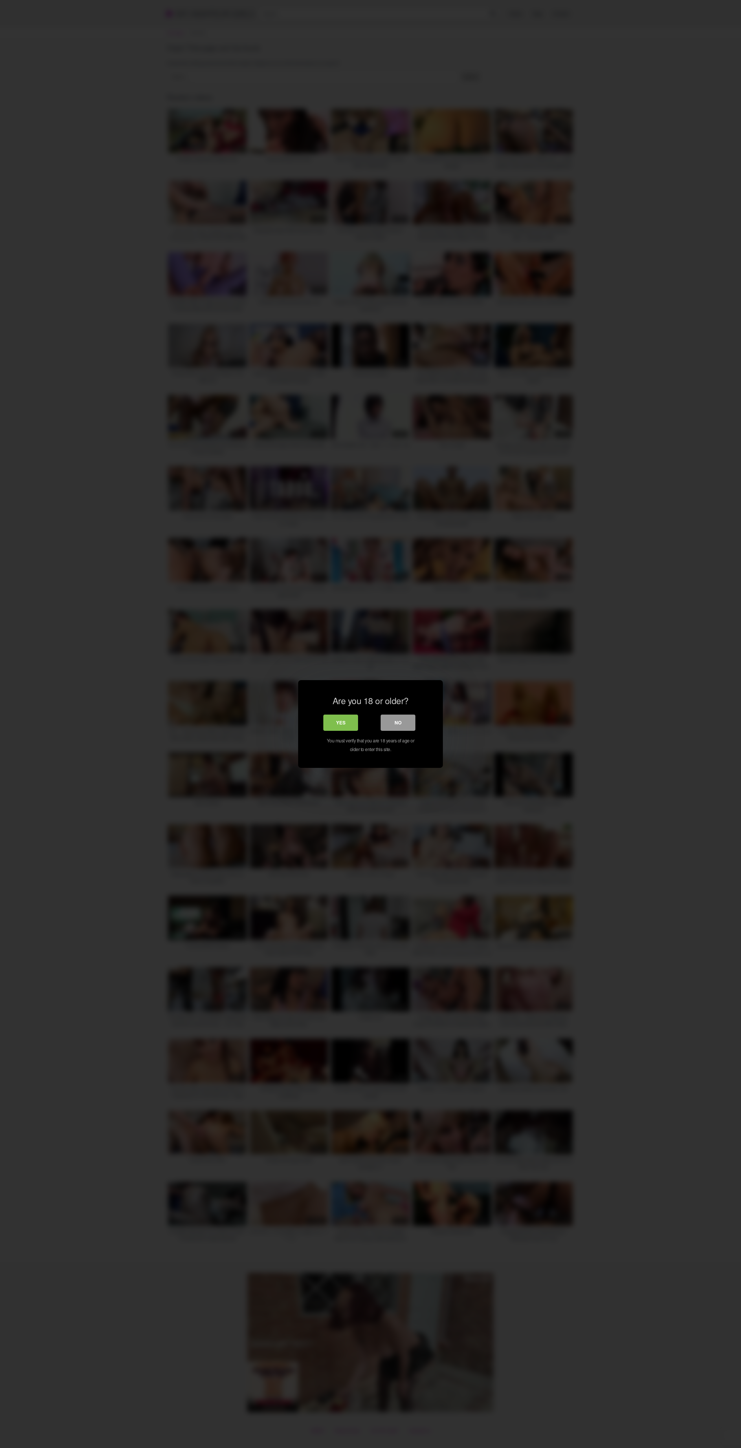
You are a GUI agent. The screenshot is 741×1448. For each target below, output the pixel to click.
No (398, 722)
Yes (341, 722)
